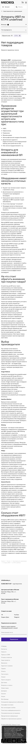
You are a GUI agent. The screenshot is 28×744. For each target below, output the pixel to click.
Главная (3, 561)
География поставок (7, 705)
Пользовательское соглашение (10, 713)
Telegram (16, 617)
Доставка (4, 682)
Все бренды (4, 699)
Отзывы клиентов (6, 657)
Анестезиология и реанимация (19, 561)
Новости (3, 652)
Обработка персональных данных (11, 718)
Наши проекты (5, 660)
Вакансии (4, 663)
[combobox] (14, 30)
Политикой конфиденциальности (13, 737)
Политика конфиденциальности (10, 710)
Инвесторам (5, 688)
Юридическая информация (9, 716)
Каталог (9, 561)
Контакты (4, 649)
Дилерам (4, 691)
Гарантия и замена (6, 666)
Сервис (3, 668)
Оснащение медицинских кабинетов (12, 702)
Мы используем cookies (8, 707)
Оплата (3, 671)
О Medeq (3, 646)
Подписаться (14, 639)
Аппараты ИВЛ (6, 562)
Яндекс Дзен (5, 617)
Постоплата (4, 674)
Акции (3, 696)
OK (21, 740)
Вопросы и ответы (6, 685)
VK (2, 614)
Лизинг (3, 677)
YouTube (16, 614)
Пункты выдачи (6, 679)
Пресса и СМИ (5, 654)
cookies (18, 728)
